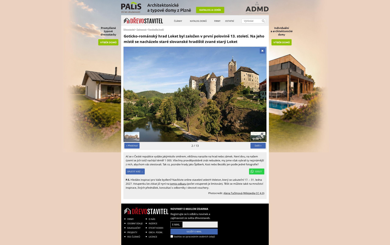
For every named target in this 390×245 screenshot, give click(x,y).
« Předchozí (132, 145)
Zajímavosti (141, 29)
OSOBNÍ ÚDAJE (135, 223)
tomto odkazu (178, 183)
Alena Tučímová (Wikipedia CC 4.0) (243, 193)
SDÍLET (258, 171)
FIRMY (130, 219)
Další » (258, 145)
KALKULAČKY (133, 227)
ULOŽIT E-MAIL (194, 231)
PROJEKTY (132, 232)
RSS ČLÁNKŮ (133, 236)
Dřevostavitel (129, 29)
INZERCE (153, 223)
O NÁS (152, 219)
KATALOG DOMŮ (198, 21)
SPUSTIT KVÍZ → (135, 171)
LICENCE (153, 236)
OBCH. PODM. (156, 232)
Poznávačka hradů (156, 29)
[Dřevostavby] (143, 20)
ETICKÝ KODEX (156, 227)
